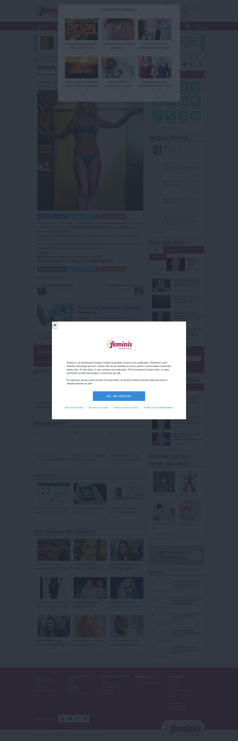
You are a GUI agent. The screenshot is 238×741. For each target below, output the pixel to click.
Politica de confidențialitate (158, 407)
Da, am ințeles (119, 396)
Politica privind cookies (125, 407)
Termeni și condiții (98, 407)
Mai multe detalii (74, 407)
